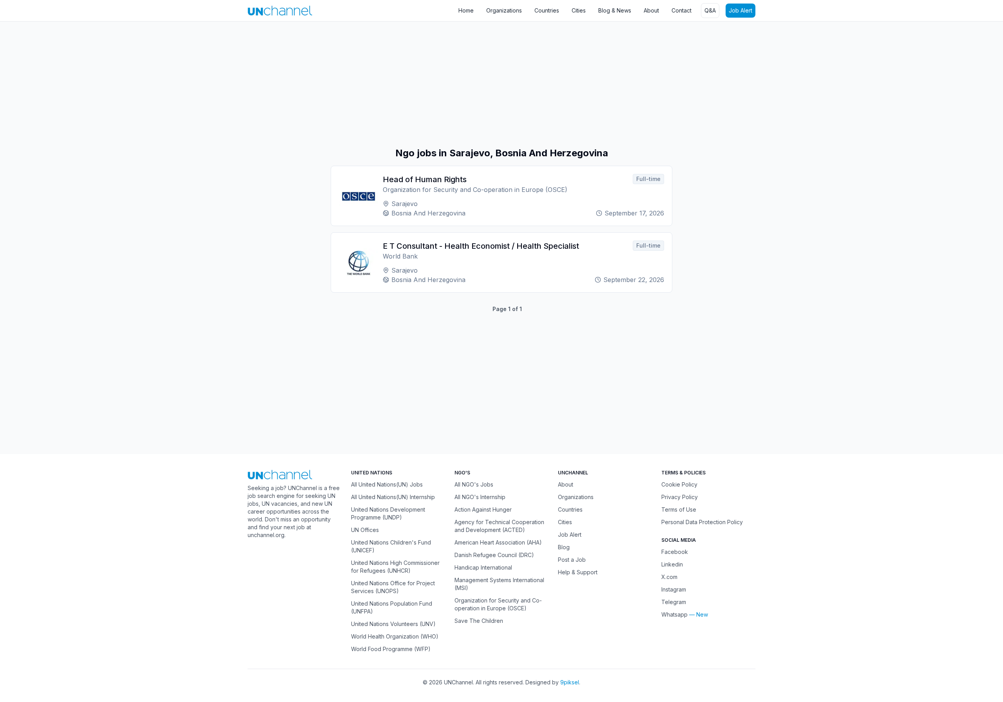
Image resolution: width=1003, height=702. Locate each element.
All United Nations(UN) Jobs (387, 484)
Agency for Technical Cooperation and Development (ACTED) (499, 526)
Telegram (673, 602)
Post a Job (572, 559)
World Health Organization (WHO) (394, 636)
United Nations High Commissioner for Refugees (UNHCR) (395, 566)
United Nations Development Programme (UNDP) (388, 513)
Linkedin (672, 564)
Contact (682, 10)
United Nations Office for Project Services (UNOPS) (393, 587)
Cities (579, 10)
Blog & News (614, 10)
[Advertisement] (235, 84)
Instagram (673, 589)
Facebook (674, 551)
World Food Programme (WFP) (391, 649)
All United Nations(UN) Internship (393, 497)
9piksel (569, 682)
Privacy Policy (679, 497)
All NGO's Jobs (473, 484)
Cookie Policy (679, 484)
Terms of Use (678, 509)
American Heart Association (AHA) (498, 542)
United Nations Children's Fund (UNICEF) (391, 546)
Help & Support (577, 572)
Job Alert (740, 10)
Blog (564, 547)
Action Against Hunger (483, 509)
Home (466, 10)
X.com (669, 577)
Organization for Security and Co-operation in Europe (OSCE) (498, 604)
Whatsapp (674, 614)
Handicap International (483, 567)
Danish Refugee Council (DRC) (494, 555)
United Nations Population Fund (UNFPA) (391, 607)
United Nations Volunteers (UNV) (393, 624)
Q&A (710, 10)
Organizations (504, 10)
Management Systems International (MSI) (499, 584)
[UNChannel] (280, 10)
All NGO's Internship (479, 497)
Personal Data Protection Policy (702, 522)
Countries (546, 10)
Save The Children (478, 620)
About (651, 10)
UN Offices (365, 529)
